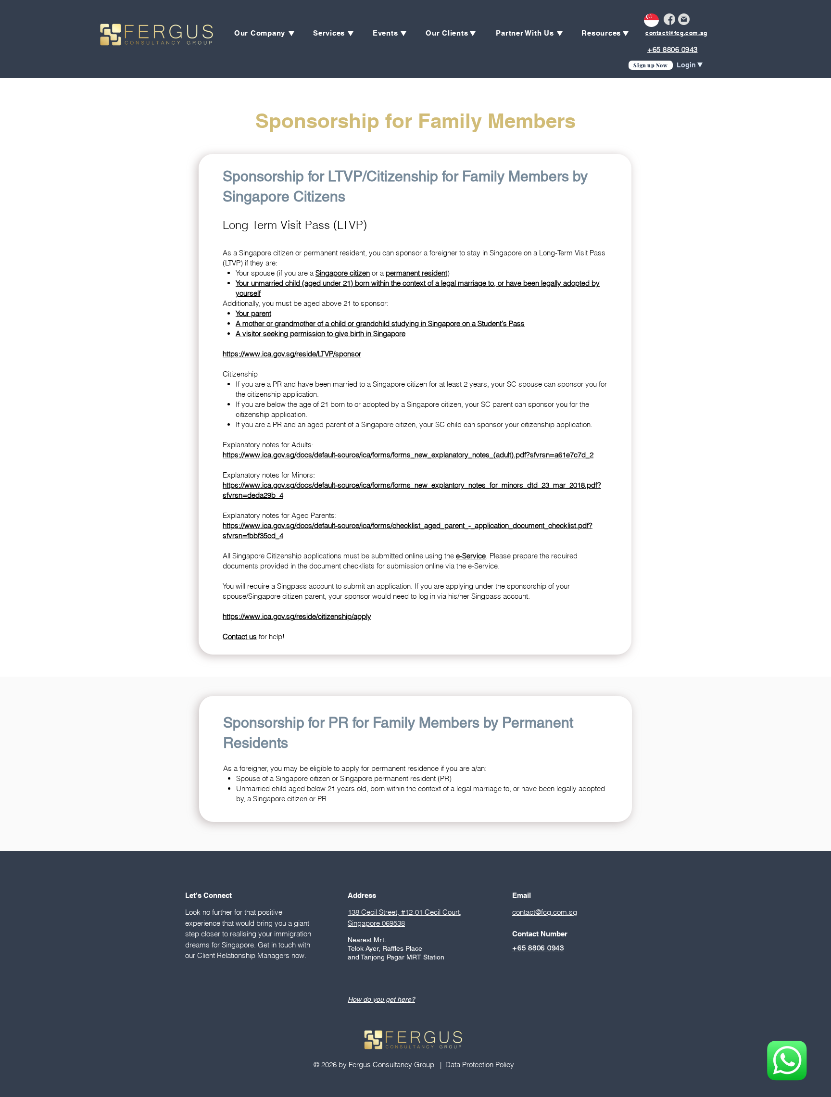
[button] (259, 33)
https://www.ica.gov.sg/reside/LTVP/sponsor (292, 353)
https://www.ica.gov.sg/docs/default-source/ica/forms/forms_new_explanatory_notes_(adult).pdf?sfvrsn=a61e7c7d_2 (408, 454)
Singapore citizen (342, 272)
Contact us (240, 636)
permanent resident (416, 272)
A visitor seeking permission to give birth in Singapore (320, 333)
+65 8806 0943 (672, 49)
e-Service (471, 555)
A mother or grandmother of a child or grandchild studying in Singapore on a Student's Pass (380, 323)
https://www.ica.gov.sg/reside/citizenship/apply (297, 616)
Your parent (253, 313)
